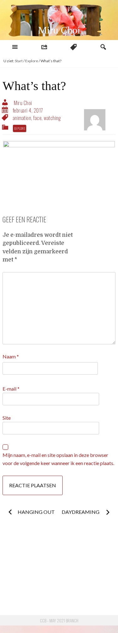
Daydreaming (81, 512)
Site (7, 418)
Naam (11, 356)
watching (52, 118)
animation (22, 118)
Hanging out (36, 512)
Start (19, 60)
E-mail (11, 389)
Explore (31, 60)
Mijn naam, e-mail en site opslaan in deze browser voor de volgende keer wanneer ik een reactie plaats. (58, 459)
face (37, 118)
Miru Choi (59, 30)
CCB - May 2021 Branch (59, 620)
